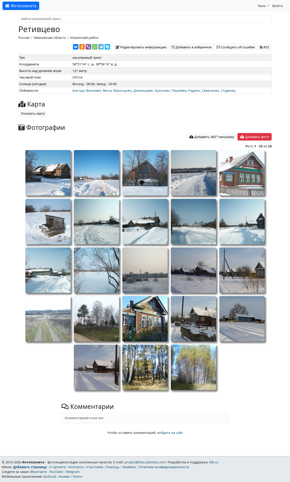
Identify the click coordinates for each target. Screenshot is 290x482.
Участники (94, 467)
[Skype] (107, 46)
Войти (277, 6)
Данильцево (143, 90)
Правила (129, 467)
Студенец (228, 90)
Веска (107, 90)
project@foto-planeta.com (145, 462)
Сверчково (210, 90)
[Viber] (88, 46)
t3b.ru (213, 462)
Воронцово (123, 90)
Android (50, 476)
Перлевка (179, 90)
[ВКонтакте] (75, 46)
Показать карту (33, 113)
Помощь (112, 467)
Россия (23, 37)
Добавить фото (256, 137)
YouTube (56, 472)
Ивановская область (50, 37)
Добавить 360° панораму (213, 137)
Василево (93, 90)
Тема (262, 6)
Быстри (78, 90)
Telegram (72, 472)
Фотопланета (23, 5)
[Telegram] (101, 46)
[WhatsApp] (94, 46)
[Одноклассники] (82, 46)
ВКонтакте (38, 472)
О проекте (57, 467)
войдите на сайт (170, 432)
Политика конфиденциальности (163, 467)
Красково (162, 90)
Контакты (76, 467)
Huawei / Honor (71, 476)
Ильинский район (84, 37)
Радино (194, 90)
